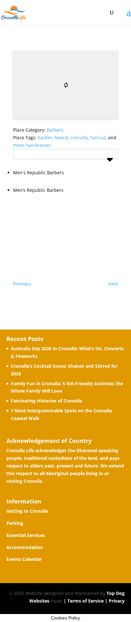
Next (113, 284)
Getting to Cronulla (27, 511)
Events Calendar (24, 559)
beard (61, 137)
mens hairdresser (32, 145)
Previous (22, 284)
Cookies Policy (65, 617)
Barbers (55, 130)
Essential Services (25, 535)
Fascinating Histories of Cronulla (46, 401)
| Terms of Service (83, 601)
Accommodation (24, 547)
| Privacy (114, 601)
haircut (98, 137)
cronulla (79, 137)
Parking (14, 523)
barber (45, 137)
